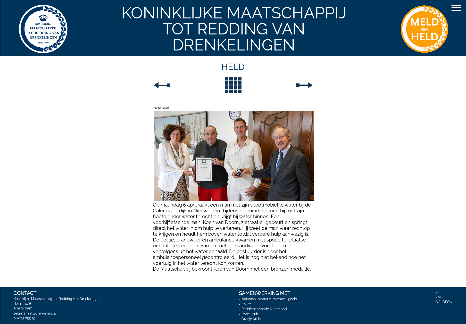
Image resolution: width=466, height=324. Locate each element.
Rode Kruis (249, 314)
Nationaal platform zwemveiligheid (269, 299)
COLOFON (443, 302)
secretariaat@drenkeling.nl (35, 313)
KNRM (246, 304)
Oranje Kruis (251, 319)
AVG (438, 292)
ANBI (439, 297)
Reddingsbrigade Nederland (264, 309)
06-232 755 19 (24, 318)
